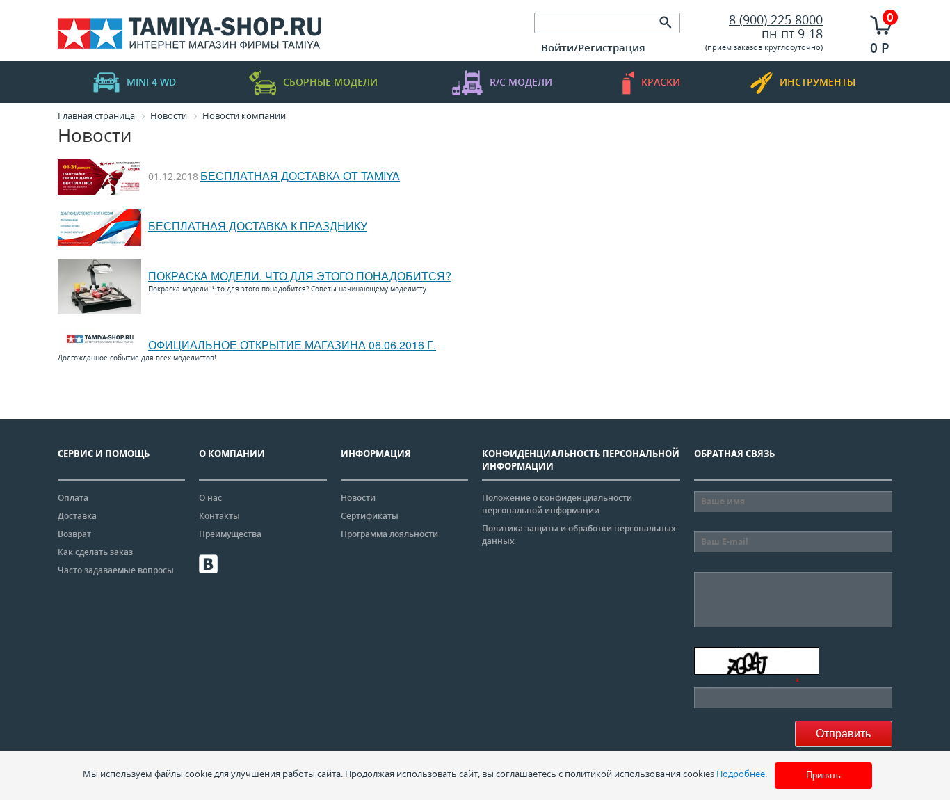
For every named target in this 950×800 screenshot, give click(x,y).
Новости (358, 498)
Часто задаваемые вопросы (116, 570)
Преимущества (230, 534)
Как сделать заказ (95, 552)
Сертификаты (369, 516)
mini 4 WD (151, 81)
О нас (210, 498)
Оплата (73, 498)
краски (660, 81)
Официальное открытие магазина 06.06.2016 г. (292, 345)
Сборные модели (330, 81)
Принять (823, 775)
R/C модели (521, 81)
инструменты (817, 81)
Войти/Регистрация (593, 47)
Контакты (219, 516)
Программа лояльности (389, 534)
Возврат (74, 534)
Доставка (77, 516)
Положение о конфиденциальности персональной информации (557, 504)
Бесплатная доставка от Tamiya (300, 176)
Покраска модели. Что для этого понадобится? (299, 276)
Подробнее (740, 773)
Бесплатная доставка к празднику (257, 226)
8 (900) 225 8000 (776, 19)
